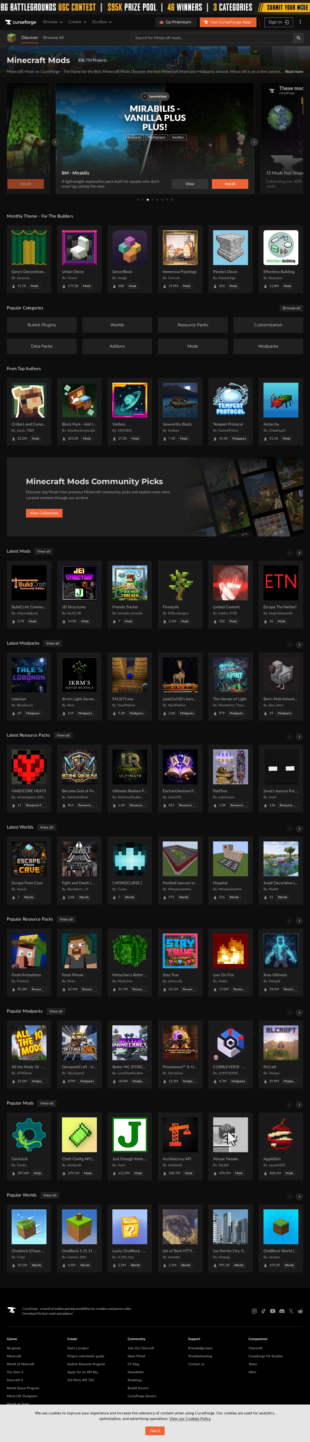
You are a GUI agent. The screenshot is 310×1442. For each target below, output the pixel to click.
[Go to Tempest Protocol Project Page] (230, 412)
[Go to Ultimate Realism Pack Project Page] (130, 778)
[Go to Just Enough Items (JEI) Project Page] (130, 1146)
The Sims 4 (15, 1372)
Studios (99, 22)
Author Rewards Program (86, 1364)
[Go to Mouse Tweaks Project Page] (230, 1146)
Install (230, 184)
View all (43, 551)
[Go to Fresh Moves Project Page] (79, 962)
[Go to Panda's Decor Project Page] (230, 259)
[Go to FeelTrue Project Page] (230, 778)
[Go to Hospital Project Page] (230, 870)
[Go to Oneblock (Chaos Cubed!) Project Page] (29, 1238)
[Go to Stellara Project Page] (130, 412)
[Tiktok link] (263, 1311)
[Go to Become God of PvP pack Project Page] (79, 778)
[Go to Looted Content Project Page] (230, 594)
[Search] (298, 38)
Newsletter (136, 1372)
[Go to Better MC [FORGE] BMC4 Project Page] (130, 1054)
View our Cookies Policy (190, 1419)
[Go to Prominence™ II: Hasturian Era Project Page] (180, 1054)
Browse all (291, 308)
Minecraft (14, 1356)
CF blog (133, 1364)
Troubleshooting (200, 1356)
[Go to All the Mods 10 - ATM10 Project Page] (29, 1054)
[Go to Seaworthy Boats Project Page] (180, 412)
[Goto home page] (21, 22)
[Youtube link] (273, 1311)
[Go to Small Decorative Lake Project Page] (281, 870)
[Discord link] (282, 1311)
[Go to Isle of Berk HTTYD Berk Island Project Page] (180, 1238)
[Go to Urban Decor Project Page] (79, 259)
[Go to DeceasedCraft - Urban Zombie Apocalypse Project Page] (79, 1054)
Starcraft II (15, 1380)
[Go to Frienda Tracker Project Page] (130, 594)
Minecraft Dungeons (22, 1396)
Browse (50, 22)
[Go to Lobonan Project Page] (29, 686)
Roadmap (135, 1380)
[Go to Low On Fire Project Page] (230, 962)
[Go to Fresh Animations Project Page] (29, 962)
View (190, 184)
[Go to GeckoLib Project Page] (29, 1146)
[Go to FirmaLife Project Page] (180, 594)
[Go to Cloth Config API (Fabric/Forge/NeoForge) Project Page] (79, 1146)
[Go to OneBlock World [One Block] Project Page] (281, 1238)
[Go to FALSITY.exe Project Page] (130, 686)
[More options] (300, 22)
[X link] (291, 1311)
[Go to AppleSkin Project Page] (281, 1146)
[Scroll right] (299, 553)
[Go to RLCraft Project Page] (281, 1054)
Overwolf (255, 1348)
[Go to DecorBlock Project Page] (130, 259)
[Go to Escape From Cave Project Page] (29, 870)
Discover (29, 37)
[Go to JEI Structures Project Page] (79, 594)
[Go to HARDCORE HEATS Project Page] (29, 778)
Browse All (53, 37)
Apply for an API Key (82, 1372)
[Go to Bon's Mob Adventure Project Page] (281, 686)
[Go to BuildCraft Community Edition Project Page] (29, 594)
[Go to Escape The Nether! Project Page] (281, 594)
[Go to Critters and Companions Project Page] (29, 412)
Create (74, 22)
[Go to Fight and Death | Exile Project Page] (79, 870)
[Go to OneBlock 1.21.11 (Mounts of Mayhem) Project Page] (79, 1238)
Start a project (78, 1348)
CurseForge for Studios (265, 1356)
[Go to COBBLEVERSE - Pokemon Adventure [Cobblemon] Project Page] (230, 1054)
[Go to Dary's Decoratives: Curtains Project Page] (29, 259)
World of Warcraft (20, 1364)
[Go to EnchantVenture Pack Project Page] (180, 778)
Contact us (196, 1364)
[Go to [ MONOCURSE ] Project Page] (130, 870)
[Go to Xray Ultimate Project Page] (281, 962)
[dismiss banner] (302, 7)
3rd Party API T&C (81, 1380)
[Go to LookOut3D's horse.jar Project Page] (180, 686)
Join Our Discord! (141, 1348)
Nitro (252, 1372)
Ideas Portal (136, 1356)
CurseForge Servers (142, 1396)
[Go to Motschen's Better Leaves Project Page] (130, 962)
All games (14, 1348)
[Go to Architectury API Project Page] (180, 1146)
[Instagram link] (254, 1311)
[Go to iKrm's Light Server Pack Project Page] (79, 686)
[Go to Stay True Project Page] (180, 962)
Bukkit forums (138, 1388)
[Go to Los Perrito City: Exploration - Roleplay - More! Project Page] (230, 1238)
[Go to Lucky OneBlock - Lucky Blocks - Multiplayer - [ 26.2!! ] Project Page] (130, 1238)
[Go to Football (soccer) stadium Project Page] (180, 870)
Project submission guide (85, 1356)
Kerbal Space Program (23, 1388)
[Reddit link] (300, 1311)
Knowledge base (200, 1348)
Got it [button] (155, 1431)
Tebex (252, 1364)
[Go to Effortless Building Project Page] (281, 259)
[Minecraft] (11, 38)
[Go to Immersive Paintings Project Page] (180, 259)
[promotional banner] (155, 7)
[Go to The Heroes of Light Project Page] (230, 686)
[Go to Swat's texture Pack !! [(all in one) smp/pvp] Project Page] (281, 778)
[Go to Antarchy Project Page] (281, 412)
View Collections (44, 513)
